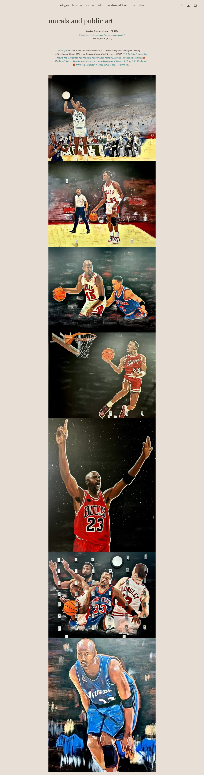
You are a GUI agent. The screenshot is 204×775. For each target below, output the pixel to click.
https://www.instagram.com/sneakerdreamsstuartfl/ (102, 35)
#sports (69, 61)
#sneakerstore (92, 61)
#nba (128, 54)
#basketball (60, 61)
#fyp (78, 65)
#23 (80, 58)
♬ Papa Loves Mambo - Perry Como (112, 65)
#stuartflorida (98, 58)
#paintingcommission (114, 58)
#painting (87, 58)
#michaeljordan (71, 58)
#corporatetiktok (87, 65)
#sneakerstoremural (106, 61)
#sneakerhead (79, 61)
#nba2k (134, 54)
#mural (60, 58)
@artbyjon (62, 50)
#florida (119, 61)
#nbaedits (142, 54)
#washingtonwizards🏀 (134, 58)
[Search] (181, 5)
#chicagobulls (130, 61)
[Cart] (195, 5)
